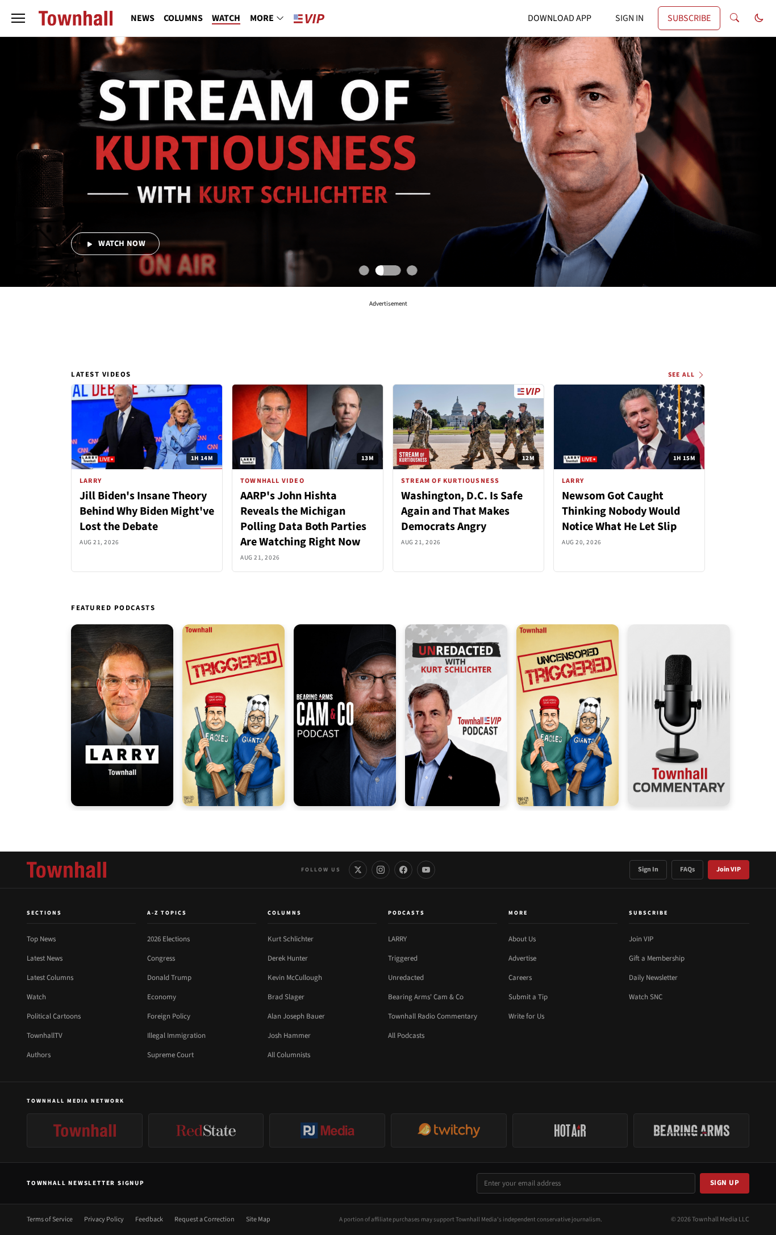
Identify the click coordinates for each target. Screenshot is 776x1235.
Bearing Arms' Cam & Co (426, 997)
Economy (161, 997)
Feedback (149, 1219)
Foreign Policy (168, 1016)
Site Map (258, 1219)
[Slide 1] (364, 270)
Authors (39, 1055)
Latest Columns (50, 978)
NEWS (143, 18)
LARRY (397, 939)
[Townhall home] (66, 870)
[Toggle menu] (18, 18)
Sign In (648, 869)
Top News (41, 939)
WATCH (226, 18)
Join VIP (728, 869)
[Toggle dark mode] (759, 18)
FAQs (687, 869)
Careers (520, 978)
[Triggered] (233, 715)
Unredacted (406, 978)
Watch (36, 997)
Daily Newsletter (653, 978)
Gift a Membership (657, 958)
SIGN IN (629, 18)
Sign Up (725, 1183)
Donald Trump (169, 978)
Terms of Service (50, 1219)
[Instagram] (381, 870)
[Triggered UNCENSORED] (567, 715)
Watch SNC (645, 997)
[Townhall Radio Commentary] (679, 715)
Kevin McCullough (295, 978)
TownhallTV (44, 1035)
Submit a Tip (528, 997)
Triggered (403, 958)
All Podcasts (406, 1035)
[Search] (734, 18)
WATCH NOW (121, 243)
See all (681, 374)
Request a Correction (204, 1219)
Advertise (522, 958)
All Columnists (289, 1055)
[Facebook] (403, 870)
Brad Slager (286, 997)
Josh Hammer (289, 1035)
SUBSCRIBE (689, 18)
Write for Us (526, 1016)
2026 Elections (168, 939)
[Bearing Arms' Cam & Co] (345, 715)
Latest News (44, 958)
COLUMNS (183, 18)
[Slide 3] (412, 270)
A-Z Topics (167, 913)
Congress (161, 958)
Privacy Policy (104, 1219)
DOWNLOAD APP (559, 18)
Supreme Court (170, 1055)
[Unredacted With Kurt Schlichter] (456, 715)
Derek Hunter (288, 958)
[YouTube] (426, 870)
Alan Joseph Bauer (296, 1016)
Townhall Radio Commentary (432, 1016)
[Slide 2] (388, 270)
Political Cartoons (54, 1016)
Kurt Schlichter (291, 939)
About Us (522, 939)
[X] (358, 870)
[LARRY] (122, 715)
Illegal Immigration (176, 1035)
